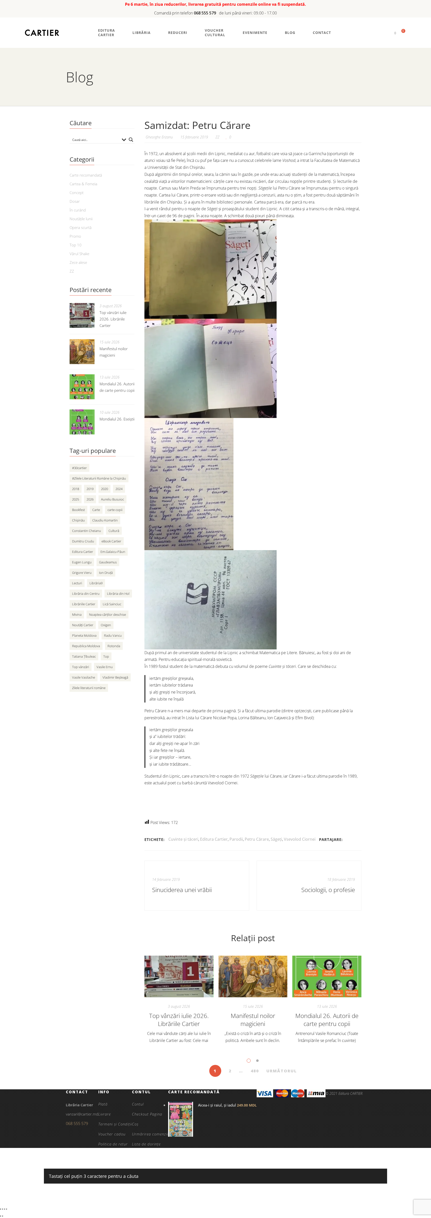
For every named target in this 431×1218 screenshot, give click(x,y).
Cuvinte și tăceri (183, 839)
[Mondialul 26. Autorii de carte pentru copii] (326, 977)
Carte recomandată (86, 175)
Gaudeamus (108, 562)
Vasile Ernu (105, 667)
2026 (90, 499)
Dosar (75, 201)
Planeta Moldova (84, 635)
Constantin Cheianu (86, 530)
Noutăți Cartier (82, 625)
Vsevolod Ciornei (300, 839)
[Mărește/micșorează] (0, 1209)
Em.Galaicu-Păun (113, 551)
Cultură (113, 530)
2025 (75, 499)
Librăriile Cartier (83, 604)
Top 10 (76, 244)
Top (106, 656)
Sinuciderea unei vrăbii (182, 890)
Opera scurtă (81, 227)
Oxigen (106, 625)
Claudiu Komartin (105, 520)
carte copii (115, 510)
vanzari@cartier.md (82, 1114)
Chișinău (78, 520)
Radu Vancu (113, 635)
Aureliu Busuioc (112, 499)
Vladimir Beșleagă (115, 677)
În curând (78, 209)
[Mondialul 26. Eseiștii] (82, 421)
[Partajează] (4, 1209)
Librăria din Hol (118, 593)
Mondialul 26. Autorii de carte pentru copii (326, 1020)
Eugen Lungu (82, 562)
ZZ (217, 137)
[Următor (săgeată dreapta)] (2, 1216)
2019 (90, 489)
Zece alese (78, 262)
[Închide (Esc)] (6, 1209)
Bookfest (78, 510)
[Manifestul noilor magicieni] (253, 977)
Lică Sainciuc (112, 604)
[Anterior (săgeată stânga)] (0, 1216)
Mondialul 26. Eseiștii (117, 418)
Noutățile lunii (81, 218)
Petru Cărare (257, 839)
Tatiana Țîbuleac (84, 656)
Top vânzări (80, 667)
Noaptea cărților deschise (107, 614)
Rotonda (114, 646)
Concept (77, 192)
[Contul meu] (386, 32)
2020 (104, 489)
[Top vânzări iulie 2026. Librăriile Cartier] (179, 977)
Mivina (77, 614)
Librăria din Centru (86, 593)
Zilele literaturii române (89, 688)
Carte (96, 510)
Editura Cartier (214, 839)
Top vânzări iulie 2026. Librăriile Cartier (179, 1020)
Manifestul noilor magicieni (253, 1020)
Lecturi (77, 583)
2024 (118, 489)
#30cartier (79, 468)
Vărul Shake (79, 253)
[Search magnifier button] (130, 139)
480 (255, 1071)
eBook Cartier (111, 541)
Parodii (236, 839)
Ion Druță (106, 572)
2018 (75, 489)
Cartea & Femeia (83, 183)
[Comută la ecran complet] (2, 1209)
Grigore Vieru (82, 572)
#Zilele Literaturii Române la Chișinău (99, 478)
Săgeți (276, 839)
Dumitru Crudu (83, 541)
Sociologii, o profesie (328, 890)
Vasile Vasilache (83, 677)
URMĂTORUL (281, 1071)
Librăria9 (96, 583)
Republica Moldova (86, 646)
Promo (75, 236)
